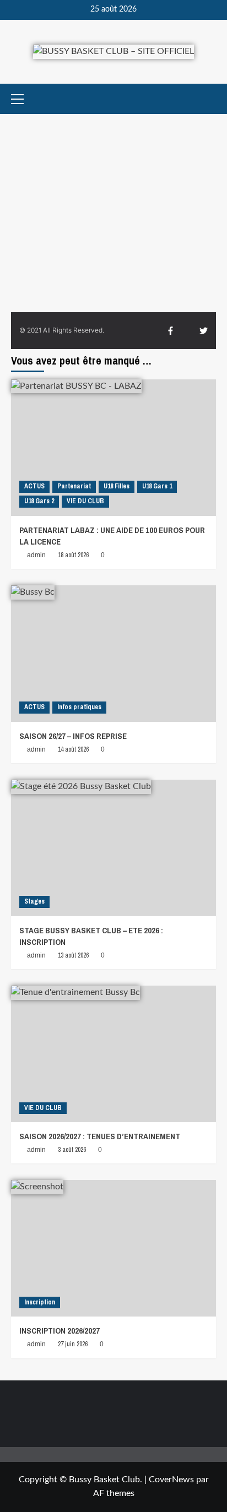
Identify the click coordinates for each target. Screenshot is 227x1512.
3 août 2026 (72, 1149)
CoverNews (171, 1479)
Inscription (39, 1302)
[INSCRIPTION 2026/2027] (113, 1248)
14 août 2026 (73, 749)
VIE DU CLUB (85, 501)
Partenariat (74, 486)
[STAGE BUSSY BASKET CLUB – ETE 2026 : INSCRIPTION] (113, 848)
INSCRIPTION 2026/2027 (59, 1330)
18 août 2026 (73, 555)
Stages (34, 901)
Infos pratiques (79, 707)
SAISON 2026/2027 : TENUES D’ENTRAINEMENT (99, 1136)
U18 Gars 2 (39, 501)
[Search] (209, 98)
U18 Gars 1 (157, 486)
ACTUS (34, 486)
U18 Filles (116, 486)
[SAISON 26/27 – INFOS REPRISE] (113, 653)
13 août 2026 (73, 955)
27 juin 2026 (73, 1344)
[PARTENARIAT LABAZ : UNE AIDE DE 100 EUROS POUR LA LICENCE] (113, 447)
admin (36, 555)
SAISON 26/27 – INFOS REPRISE (73, 736)
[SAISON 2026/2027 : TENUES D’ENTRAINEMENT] (113, 1054)
